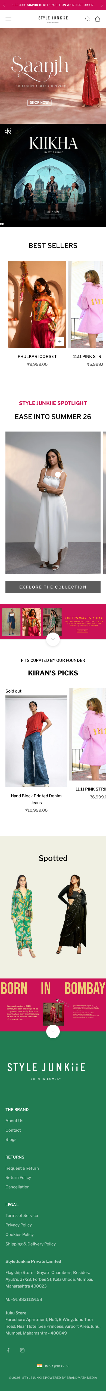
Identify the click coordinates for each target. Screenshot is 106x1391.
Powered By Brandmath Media (71, 1378)
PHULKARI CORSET (37, 356)
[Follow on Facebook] (8, 1350)
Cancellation (17, 1187)
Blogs (11, 1139)
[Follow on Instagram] (22, 1350)
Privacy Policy (18, 1225)
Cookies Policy (19, 1234)
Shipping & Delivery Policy (30, 1244)
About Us (14, 1120)
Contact (13, 1130)
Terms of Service (21, 1215)
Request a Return (22, 1168)
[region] (53, 127)
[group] (53, 76)
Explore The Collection (53, 587)
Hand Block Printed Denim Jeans (36, 799)
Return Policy (18, 1177)
